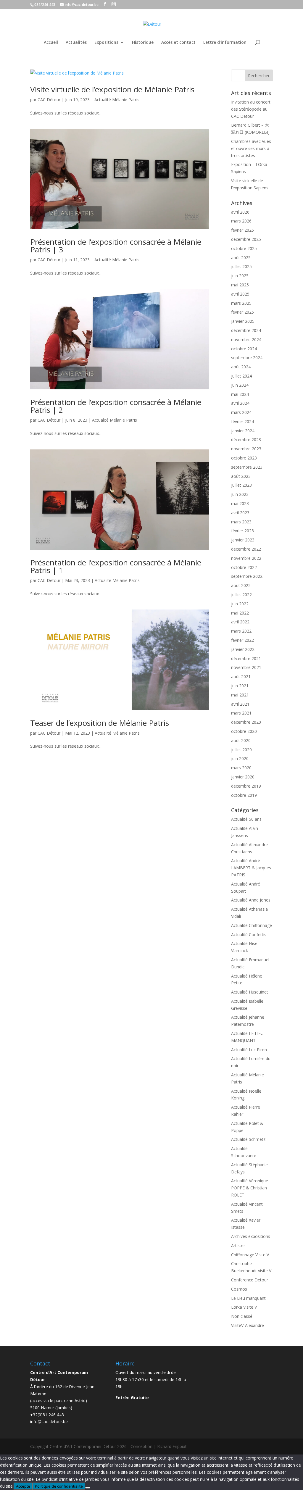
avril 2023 (240, 512)
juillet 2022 (241, 594)
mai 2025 (240, 285)
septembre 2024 (246, 357)
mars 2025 (241, 303)
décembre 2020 (246, 722)
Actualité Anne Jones (250, 900)
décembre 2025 (246, 239)
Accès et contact (178, 42)
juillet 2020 (241, 749)
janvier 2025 (242, 321)
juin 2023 (240, 494)
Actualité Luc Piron (249, 1049)
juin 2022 (240, 604)
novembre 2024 (246, 339)
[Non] (87, 1488)
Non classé (241, 1316)
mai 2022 (240, 613)
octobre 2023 (244, 458)
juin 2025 (240, 275)
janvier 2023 (242, 540)
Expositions (106, 42)
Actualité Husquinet (249, 992)
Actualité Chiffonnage (251, 925)
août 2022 (241, 585)
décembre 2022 (246, 549)
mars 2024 (241, 412)
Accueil (51, 42)
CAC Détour (49, 99)
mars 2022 (241, 631)
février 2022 (242, 640)
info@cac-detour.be (49, 1421)
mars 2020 (241, 767)
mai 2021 (240, 695)
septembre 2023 (246, 467)
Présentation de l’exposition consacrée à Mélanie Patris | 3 (115, 245)
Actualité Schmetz (248, 1139)
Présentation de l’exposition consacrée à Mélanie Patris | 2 (115, 406)
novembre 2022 (246, 558)
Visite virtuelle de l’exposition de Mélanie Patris (112, 89)
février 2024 (242, 421)
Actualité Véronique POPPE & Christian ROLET (249, 1188)
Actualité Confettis (248, 934)
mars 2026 (241, 221)
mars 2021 (241, 713)
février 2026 (242, 230)
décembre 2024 (246, 330)
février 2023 (242, 530)
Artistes (238, 1245)
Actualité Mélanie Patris (116, 99)
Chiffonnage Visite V (250, 1254)
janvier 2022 (242, 649)
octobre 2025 (244, 248)
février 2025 (242, 312)
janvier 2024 (242, 430)
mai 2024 (240, 394)
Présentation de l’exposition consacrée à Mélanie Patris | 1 (115, 566)
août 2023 (241, 476)
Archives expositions (250, 1236)
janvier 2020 (242, 777)
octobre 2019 (244, 795)
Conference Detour (249, 1280)
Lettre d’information (224, 42)
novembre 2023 (246, 448)
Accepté (23, 1486)
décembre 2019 (246, 786)
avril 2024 (240, 403)
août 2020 (241, 740)
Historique (143, 42)
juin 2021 (240, 685)
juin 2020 (240, 758)
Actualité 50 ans (246, 819)
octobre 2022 (244, 567)
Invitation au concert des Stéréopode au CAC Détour (250, 109)
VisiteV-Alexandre (247, 1325)
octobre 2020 (244, 731)
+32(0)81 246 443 (47, 1415)
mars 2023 (241, 522)
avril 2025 (240, 294)
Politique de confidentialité (59, 1486)
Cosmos (239, 1289)
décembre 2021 (246, 658)
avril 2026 (240, 212)
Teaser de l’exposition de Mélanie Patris (99, 722)
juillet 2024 (241, 376)
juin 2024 (240, 385)
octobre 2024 (244, 348)
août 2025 (241, 257)
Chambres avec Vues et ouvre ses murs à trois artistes (251, 148)
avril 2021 (240, 704)
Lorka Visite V (244, 1307)
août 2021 (241, 676)
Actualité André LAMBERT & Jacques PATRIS (251, 868)
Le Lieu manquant (248, 1298)
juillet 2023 (241, 485)
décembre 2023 (246, 439)
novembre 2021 (246, 667)
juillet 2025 (241, 266)
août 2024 (241, 367)
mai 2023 (240, 503)
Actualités (76, 42)
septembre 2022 (246, 576)
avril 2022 (240, 622)
